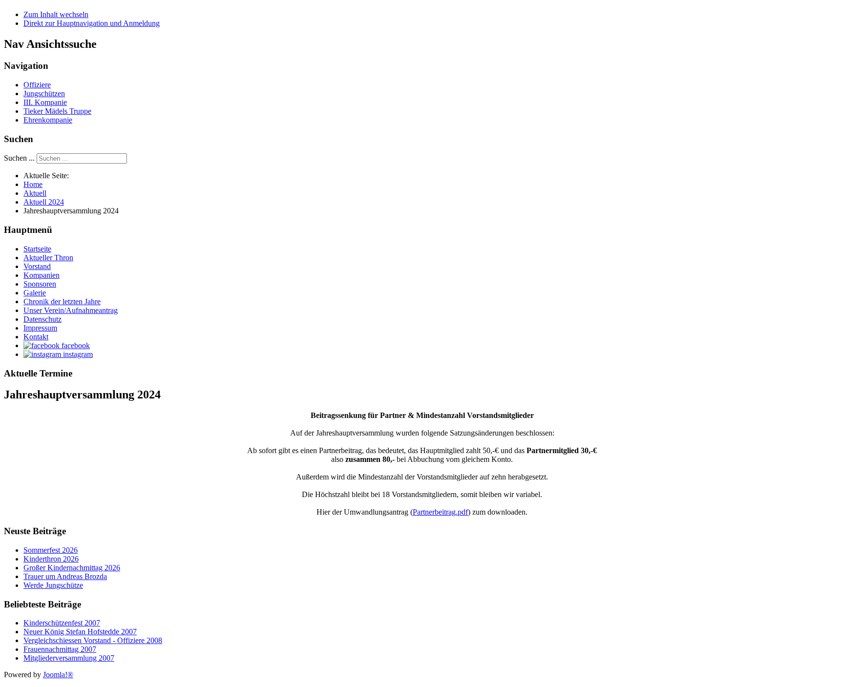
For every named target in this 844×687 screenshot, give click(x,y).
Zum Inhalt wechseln (55, 14)
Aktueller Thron (48, 257)
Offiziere (37, 85)
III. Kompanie (45, 102)
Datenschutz (42, 319)
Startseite (37, 249)
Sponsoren (39, 284)
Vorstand (37, 266)
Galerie (34, 293)
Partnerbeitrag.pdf (440, 512)
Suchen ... (19, 158)
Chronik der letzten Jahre (62, 301)
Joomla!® (58, 674)
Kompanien (41, 275)
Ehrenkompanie (47, 120)
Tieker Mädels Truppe (57, 111)
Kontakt (35, 337)
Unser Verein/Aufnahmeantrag (70, 310)
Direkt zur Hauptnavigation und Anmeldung (91, 23)
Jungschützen (44, 93)
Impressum (40, 328)
